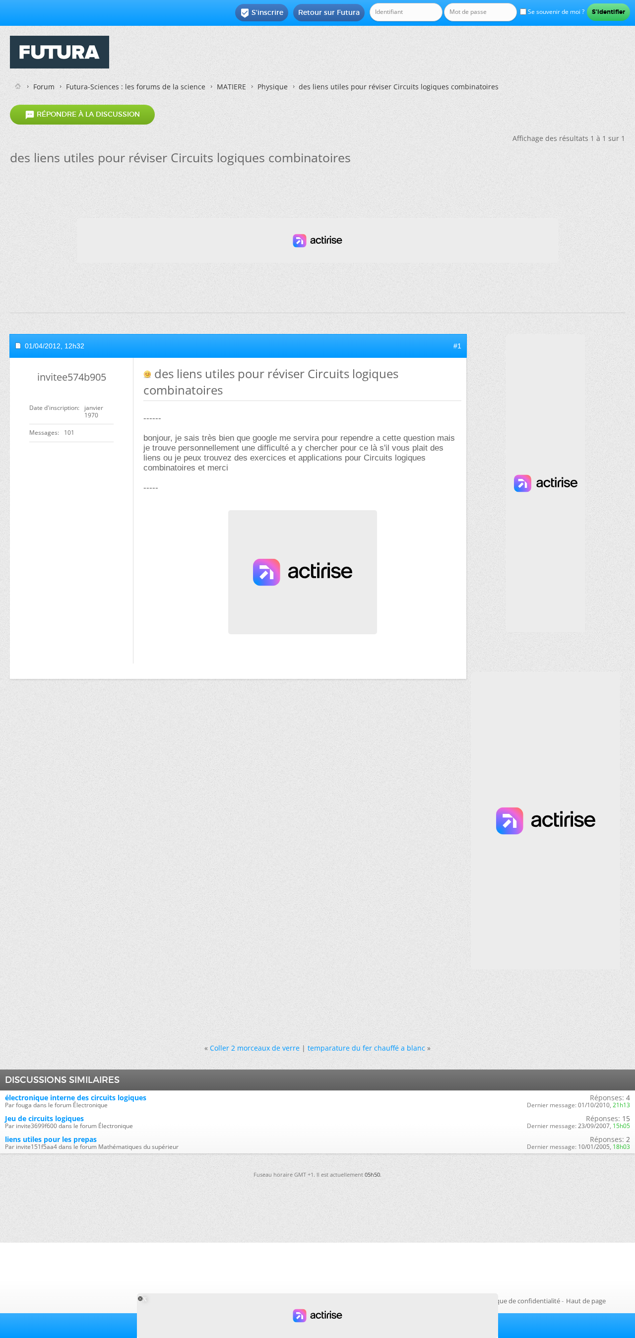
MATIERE (231, 86)
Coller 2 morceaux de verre (255, 1048)
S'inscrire (261, 13)
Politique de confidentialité (520, 1300)
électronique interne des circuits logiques (75, 1097)
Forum (44, 86)
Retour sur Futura (329, 12)
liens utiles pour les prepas (51, 1139)
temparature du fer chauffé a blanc (366, 1048)
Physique (272, 86)
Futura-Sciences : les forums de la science (135, 86)
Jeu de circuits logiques (44, 1118)
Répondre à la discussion (82, 115)
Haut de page (586, 1300)
